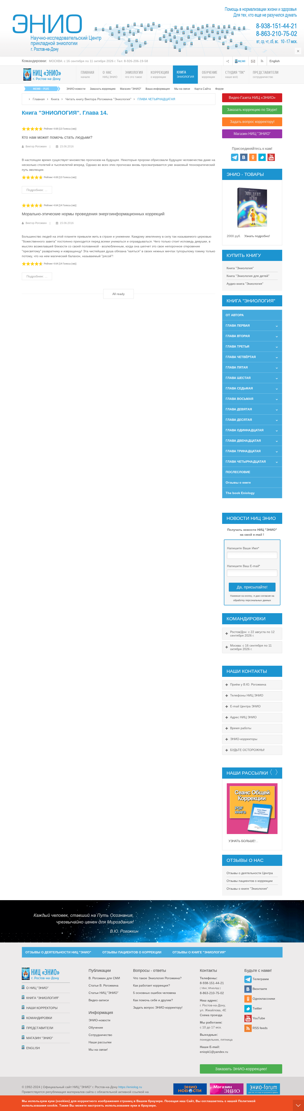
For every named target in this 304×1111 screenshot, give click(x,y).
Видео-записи (99, 1000)
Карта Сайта (203, 88)
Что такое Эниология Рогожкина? (157, 978)
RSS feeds (260, 1028)
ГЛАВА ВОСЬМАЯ (239, 399)
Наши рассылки (100, 1042)
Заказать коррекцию (103, 88)
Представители (39, 1028)
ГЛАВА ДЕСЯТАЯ (239, 419)
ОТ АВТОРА (235, 315)
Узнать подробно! (257, 236)
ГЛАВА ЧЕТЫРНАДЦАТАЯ (246, 461)
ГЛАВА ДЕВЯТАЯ (239, 409)
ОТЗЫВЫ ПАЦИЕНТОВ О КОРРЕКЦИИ (131, 952)
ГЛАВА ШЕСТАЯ (238, 378)
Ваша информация (158, 88)
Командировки (39, 1018)
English (275, 61)
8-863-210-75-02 (212, 993)
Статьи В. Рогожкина (103, 985)
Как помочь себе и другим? (153, 1000)
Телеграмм (260, 979)
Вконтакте (259, 989)
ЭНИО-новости (75, 88)
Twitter (257, 1008)
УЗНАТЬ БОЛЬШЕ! (242, 841)
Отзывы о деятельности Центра (250, 873)
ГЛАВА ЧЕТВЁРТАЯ (241, 357)
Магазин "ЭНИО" (130, 88)
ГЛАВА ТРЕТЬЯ (237, 346)
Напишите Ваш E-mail (243, 566)
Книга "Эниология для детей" (248, 276)
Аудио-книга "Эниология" (245, 283)
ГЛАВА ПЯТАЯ (237, 367)
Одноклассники (263, 998)
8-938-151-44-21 (212, 983)
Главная (39, 99)
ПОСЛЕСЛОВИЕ (238, 472)
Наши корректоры (41, 1008)
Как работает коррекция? (151, 985)
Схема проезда (211, 1015)
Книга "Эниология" (240, 268)
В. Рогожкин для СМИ (104, 978)
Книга (55, 99)
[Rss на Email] (253, 61)
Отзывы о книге (238, 482)
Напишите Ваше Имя (243, 548)
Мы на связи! (98, 1049)
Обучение (96, 1027)
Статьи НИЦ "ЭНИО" (103, 993)
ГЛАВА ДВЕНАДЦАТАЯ (243, 440)
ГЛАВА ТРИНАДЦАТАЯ (243, 451)
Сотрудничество (100, 1035)
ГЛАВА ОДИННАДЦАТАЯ (244, 430)
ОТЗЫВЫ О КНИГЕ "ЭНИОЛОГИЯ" (199, 952)
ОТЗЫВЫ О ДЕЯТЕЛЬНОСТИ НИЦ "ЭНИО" (58, 952)
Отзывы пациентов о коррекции (250, 881)
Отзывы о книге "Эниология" (247, 888)
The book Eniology (240, 493)
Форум (219, 88)
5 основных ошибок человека (154, 993)
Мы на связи (182, 88)
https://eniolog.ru (130, 1087)
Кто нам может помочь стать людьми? (57, 137)
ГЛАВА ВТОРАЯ (238, 336)
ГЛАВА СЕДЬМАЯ (239, 388)
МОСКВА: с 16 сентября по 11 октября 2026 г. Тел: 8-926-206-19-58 (98, 61)
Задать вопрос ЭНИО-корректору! (157, 1007)
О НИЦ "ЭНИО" (37, 988)
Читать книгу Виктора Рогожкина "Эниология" (98, 99)
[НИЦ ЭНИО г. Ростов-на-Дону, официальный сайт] (42, 74)
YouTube (258, 1018)
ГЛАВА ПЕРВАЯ (238, 325)
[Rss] (263, 61)
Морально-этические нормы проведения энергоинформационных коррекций (93, 214)
